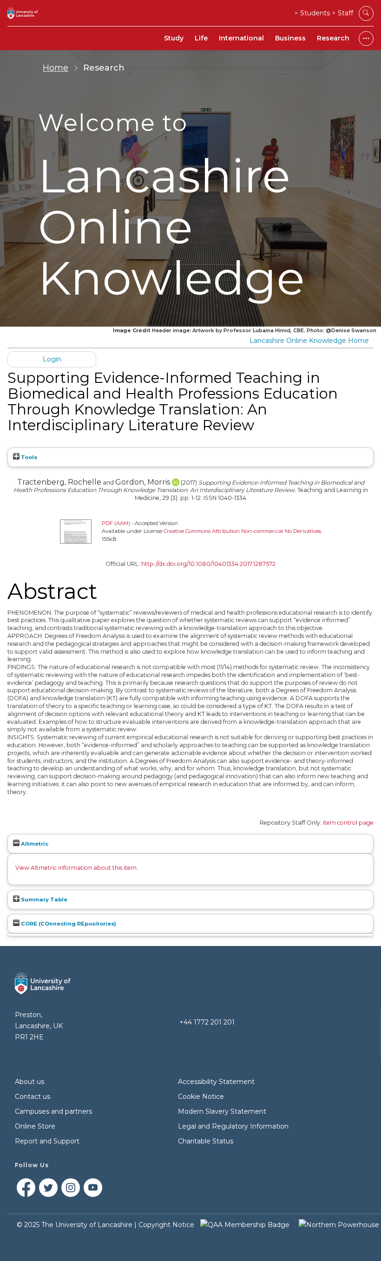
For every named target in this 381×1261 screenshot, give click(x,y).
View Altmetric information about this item (76, 867)
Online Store (35, 1126)
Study (174, 38)
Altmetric (34, 844)
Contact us (32, 1096)
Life (201, 38)
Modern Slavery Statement (222, 1111)
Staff (345, 13)
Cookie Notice (201, 1096)
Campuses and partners (53, 1111)
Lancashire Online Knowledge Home (309, 340)
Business (290, 38)
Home (55, 68)
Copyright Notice (166, 1225)
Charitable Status (205, 1141)
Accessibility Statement (216, 1081)
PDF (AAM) (116, 523)
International (241, 38)
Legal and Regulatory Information (233, 1126)
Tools (28, 457)
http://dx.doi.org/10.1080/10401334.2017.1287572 (208, 563)
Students (315, 13)
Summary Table (43, 899)
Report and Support (47, 1141)
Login (52, 359)
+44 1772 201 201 (207, 1022)
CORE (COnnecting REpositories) (68, 923)
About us (29, 1081)
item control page (348, 822)
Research (333, 38)
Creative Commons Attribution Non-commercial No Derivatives (242, 531)
